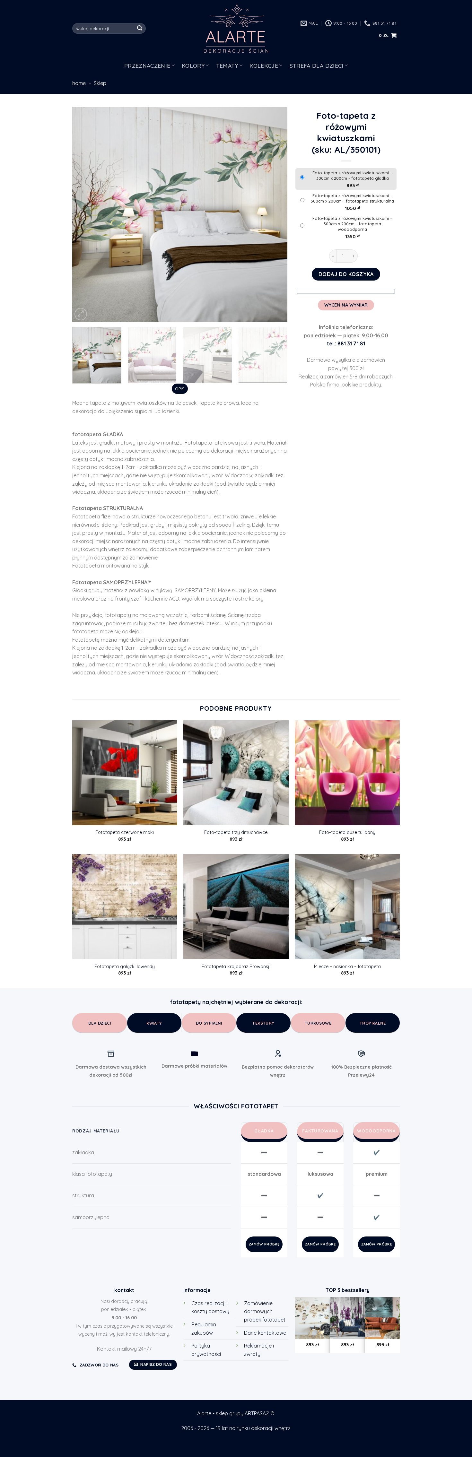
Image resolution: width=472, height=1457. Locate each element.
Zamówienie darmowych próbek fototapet (264, 1311)
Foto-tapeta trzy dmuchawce (235, 832)
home (79, 83)
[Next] (275, 214)
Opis (180, 388)
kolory (193, 65)
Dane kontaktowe (265, 1333)
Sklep (100, 83)
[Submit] (140, 28)
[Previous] (85, 214)
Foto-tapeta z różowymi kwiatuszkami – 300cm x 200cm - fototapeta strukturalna (352, 198)
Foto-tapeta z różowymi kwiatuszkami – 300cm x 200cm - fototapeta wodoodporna (352, 224)
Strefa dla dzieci (317, 65)
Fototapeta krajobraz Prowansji (236, 966)
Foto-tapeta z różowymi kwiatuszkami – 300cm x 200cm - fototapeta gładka (352, 175)
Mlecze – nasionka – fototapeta (347, 966)
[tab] (180, 389)
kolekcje (263, 65)
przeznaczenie (147, 65)
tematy (227, 65)
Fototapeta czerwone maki (124, 832)
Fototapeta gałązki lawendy (124, 966)
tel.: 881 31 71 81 (346, 343)
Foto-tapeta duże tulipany (347, 832)
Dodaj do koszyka (346, 274)
